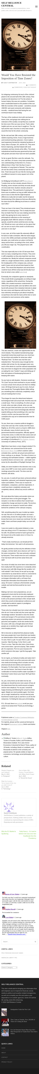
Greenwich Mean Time (9, 451)
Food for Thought (29, 87)
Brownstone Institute (16, 724)
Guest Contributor (10, 82)
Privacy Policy (6, 1062)
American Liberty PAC (9, 957)
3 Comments (32, 85)
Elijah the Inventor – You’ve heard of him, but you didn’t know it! (8, 783)
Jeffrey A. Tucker (21, 738)
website (19, 703)
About (3, 1052)
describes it (28, 181)
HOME (3, 1048)
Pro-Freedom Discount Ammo (12, 953)
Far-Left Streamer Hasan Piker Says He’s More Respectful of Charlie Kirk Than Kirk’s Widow (24, 1031)
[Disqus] (18, 865)
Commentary (18, 87)
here (8, 729)
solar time (23, 272)
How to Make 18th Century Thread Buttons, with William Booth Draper (26, 772)
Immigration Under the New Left (20, 1009)
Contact (4, 1057)
